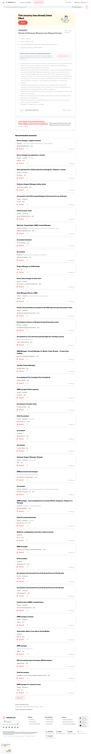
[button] (83, 718)
